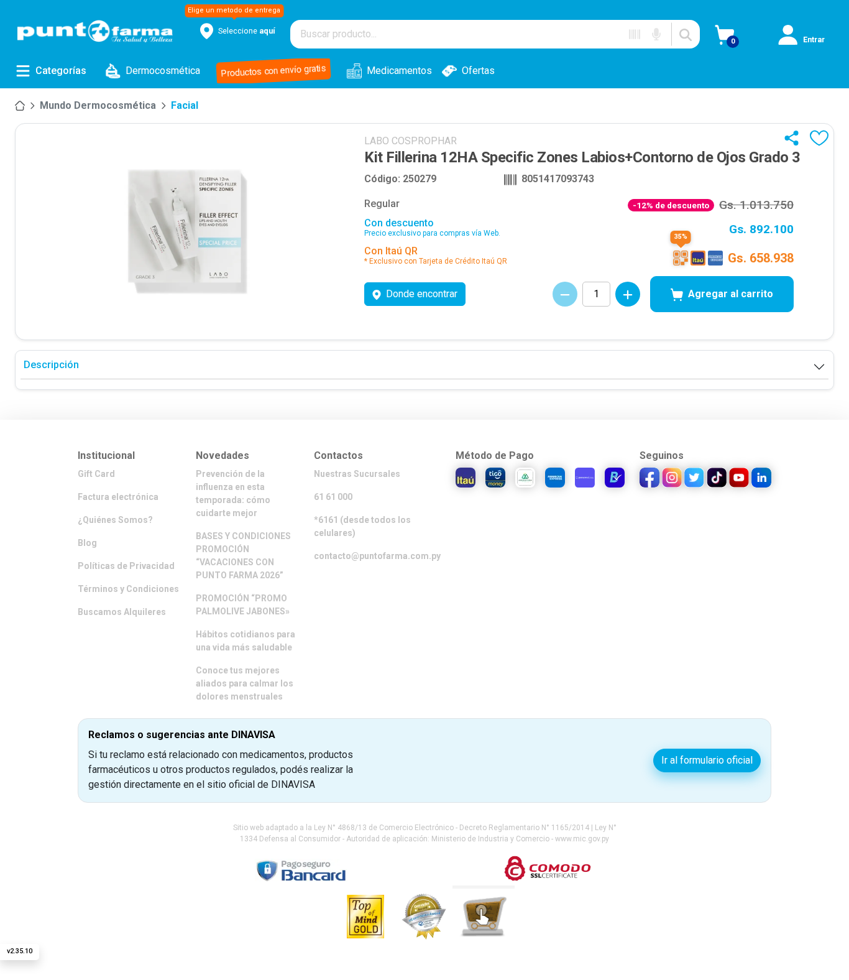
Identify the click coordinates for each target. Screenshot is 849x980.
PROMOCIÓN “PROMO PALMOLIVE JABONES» (243, 604)
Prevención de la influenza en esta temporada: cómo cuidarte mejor (233, 493)
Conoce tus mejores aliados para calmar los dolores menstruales (244, 683)
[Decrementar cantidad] (565, 294)
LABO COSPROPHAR (410, 141)
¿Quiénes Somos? (115, 520)
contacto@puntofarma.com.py (377, 556)
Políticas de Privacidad (126, 566)
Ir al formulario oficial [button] (707, 760)
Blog (87, 543)
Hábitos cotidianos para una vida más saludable (245, 640)
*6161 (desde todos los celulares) (362, 526)
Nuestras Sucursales (357, 474)
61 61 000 (333, 497)
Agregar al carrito (730, 294)
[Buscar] (685, 34)
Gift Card (96, 474)
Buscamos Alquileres (122, 612)
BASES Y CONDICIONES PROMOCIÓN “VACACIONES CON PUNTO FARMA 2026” (243, 555)
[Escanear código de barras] (634, 34)
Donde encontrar (421, 294)
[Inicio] (20, 106)
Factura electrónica (118, 497)
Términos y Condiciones (128, 589)
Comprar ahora (715, 942)
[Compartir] (794, 138)
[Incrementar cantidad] (627, 294)
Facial (184, 105)
